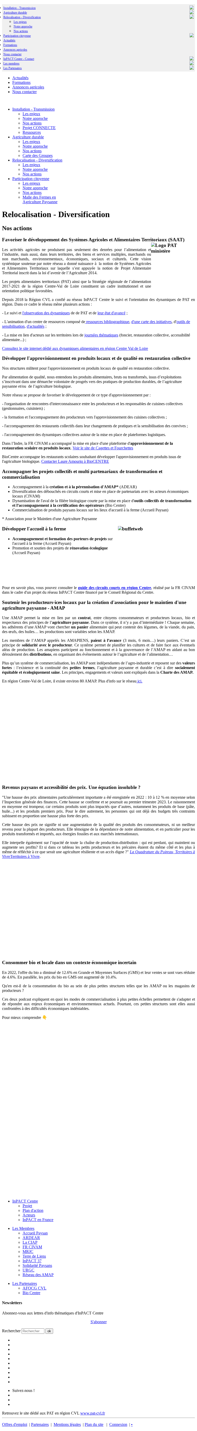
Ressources (32, 132)
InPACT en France (38, 1219)
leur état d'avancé (111, 313)
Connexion (118, 1424)
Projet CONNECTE (39, 128)
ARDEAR (31, 1238)
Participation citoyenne (17, 36)
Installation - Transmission (19, 8)
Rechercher (11, 1331)
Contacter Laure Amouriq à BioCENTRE (75, 461)
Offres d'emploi (14, 1424)
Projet (27, 1206)
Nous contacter (12, 54)
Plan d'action (33, 1210)
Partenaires (40, 1424)
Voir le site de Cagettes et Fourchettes (103, 448)
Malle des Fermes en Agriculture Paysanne (40, 199)
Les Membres (23, 1228)
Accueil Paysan (35, 1233)
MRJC (28, 1251)
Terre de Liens (34, 1256)
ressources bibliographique (107, 321)
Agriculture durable (15, 12)
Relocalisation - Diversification (22, 17)
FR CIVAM (32, 1247)
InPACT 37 (32, 1261)
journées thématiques (101, 335)
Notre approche (23, 26)
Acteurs (29, 1215)
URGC (28, 1270)
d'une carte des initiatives (151, 321)
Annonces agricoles (15, 49)
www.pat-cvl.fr (92, 1413)
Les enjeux (20, 22)
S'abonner (99, 1322)
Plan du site (94, 1424)
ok (49, 1331)
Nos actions (21, 31)
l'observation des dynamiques (46, 313)
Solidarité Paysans (37, 1265)
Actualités (9, 40)
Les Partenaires (24, 1283)
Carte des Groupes (38, 155)
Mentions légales (67, 1424)
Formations (10, 45)
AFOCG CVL (34, 1288)
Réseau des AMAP (38, 1275)
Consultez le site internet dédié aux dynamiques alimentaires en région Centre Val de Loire (75, 348)
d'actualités (35, 326)
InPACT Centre (25, 1201)
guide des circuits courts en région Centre (114, 587)
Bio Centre (31, 1293)
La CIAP (30, 1242)
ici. (139, 681)
